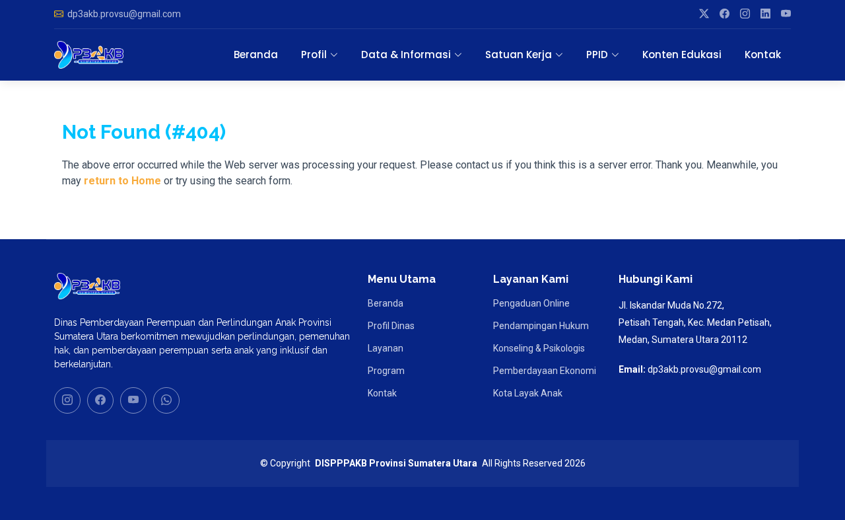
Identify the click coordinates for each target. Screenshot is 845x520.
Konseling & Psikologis (539, 348)
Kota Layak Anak (527, 393)
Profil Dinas (391, 325)
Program (386, 370)
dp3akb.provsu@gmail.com (124, 14)
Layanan (385, 348)
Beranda (256, 54)
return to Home (122, 180)
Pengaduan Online (531, 303)
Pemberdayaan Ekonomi (544, 370)
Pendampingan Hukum (541, 325)
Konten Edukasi (682, 54)
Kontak (763, 54)
